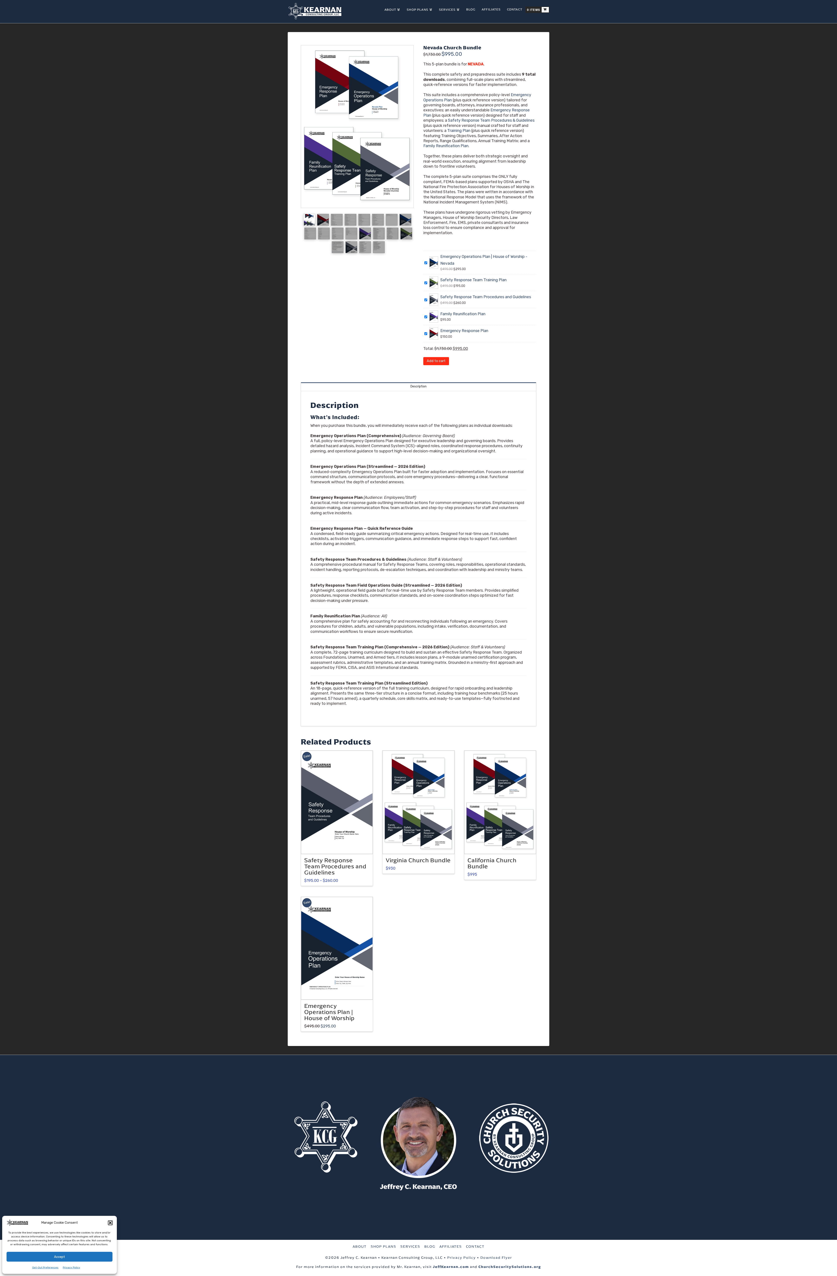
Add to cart (436, 361)
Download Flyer (496, 1258)
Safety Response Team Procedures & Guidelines (491, 120)
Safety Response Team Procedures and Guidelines (485, 297)
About (360, 1246)
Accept (59, 1257)
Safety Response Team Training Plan (473, 280)
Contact (475, 1246)
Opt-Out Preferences (45, 1267)
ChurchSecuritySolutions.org (509, 1267)
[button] (110, 1223)
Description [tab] (418, 386)
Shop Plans (383, 1246)
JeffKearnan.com (451, 1267)
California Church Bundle (492, 863)
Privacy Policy (71, 1267)
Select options (338, 846)
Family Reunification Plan (445, 145)
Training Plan (458, 130)
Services (410, 1246)
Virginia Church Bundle (418, 860)
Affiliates (450, 1246)
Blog (429, 1246)
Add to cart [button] (420, 846)
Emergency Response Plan (464, 330)
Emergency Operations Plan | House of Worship (329, 1012)
